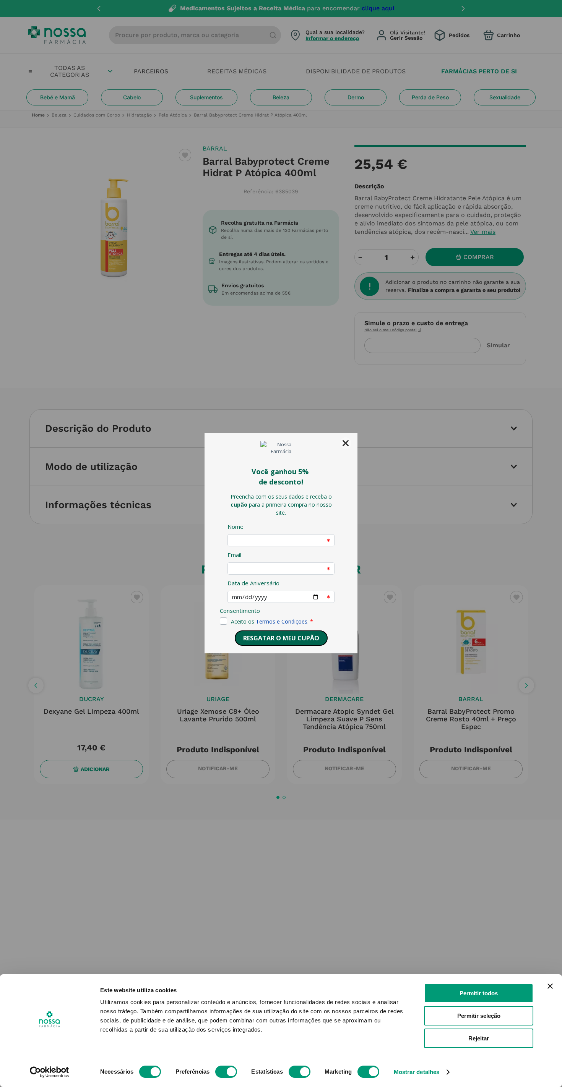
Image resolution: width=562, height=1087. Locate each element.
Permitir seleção (478, 1015)
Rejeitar (478, 1038)
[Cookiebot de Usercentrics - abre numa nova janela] (49, 1072)
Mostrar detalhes (417, 1072)
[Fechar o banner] (550, 986)
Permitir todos (479, 993)
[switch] (226, 1072)
